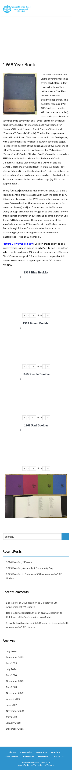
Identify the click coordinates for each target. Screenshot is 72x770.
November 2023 (15, 681)
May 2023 (11, 687)
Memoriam (43, 756)
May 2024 (11, 675)
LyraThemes (48, 765)
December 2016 (15, 728)
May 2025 (11, 663)
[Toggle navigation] (65, 8)
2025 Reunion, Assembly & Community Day (29, 568)
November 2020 (15, 710)
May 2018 (11, 716)
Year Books (41, 752)
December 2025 (15, 657)
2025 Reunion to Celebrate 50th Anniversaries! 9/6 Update (34, 576)
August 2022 (13, 698)
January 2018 (13, 722)
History (12, 752)
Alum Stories (11, 756)
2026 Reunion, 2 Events (19, 562)
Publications (28, 756)
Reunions (55, 752)
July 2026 (11, 651)
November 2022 (15, 692)
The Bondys (26, 752)
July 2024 (11, 669)
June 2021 (11, 704)
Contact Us (57, 756)
